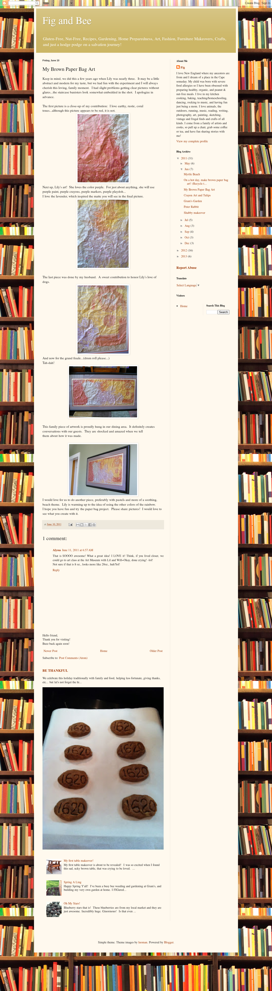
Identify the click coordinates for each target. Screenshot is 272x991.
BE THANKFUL (55, 670)
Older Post (156, 651)
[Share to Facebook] (90, 525)
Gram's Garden (193, 201)
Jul (187, 220)
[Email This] (78, 525)
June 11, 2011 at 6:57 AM (77, 550)
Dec (187, 243)
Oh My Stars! (72, 903)
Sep (187, 232)
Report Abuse (186, 267)
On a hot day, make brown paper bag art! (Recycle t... (206, 181)
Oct (187, 237)
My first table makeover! (79, 860)
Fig (183, 67)
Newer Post (50, 651)
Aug (188, 226)
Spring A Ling (72, 882)
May (188, 163)
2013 (184, 256)
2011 (184, 158)
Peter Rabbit (191, 207)
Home (103, 651)
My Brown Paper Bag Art (199, 189)
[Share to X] (86, 525)
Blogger (168, 942)
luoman (142, 942)
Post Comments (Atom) (73, 658)
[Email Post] (70, 524)
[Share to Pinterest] (94, 525)
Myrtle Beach (192, 174)
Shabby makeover (194, 213)
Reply (56, 570)
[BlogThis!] (82, 525)
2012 (184, 250)
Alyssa (57, 550)
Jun (187, 169)
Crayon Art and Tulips (197, 195)
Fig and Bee (66, 20)
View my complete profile (192, 141)
